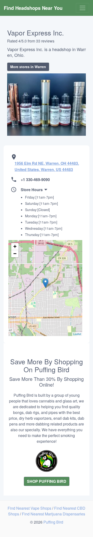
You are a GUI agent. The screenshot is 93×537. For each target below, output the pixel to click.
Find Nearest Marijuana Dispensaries (53, 514)
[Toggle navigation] (82, 8)
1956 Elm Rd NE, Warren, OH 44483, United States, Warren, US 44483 (47, 166)
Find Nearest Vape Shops (30, 508)
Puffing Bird (53, 522)
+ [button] (14, 246)
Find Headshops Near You (33, 7)
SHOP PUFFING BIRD (46, 481)
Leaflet (77, 334)
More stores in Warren (28, 66)
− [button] (14, 254)
